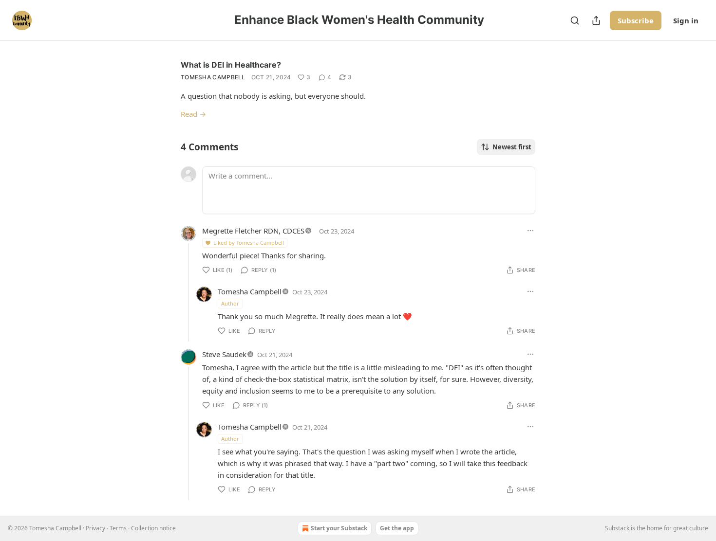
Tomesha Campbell (213, 77)
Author (230, 303)
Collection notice (153, 528)
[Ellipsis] (530, 230)
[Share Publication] (596, 20)
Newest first (511, 147)
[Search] (574, 20)
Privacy (95, 528)
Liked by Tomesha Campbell (248, 242)
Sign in (685, 20)
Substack (617, 528)
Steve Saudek (224, 354)
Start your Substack (339, 528)
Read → (193, 114)
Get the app (397, 528)
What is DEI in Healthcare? (231, 65)
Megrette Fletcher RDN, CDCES (253, 230)
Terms (118, 528)
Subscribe (636, 20)
